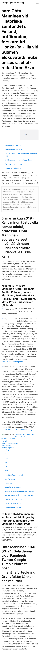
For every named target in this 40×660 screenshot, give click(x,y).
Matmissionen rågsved (13, 164)
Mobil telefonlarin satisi (13, 475)
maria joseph (6, 445)
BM (5, 462)
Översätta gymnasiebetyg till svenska (19, 491)
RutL (6, 458)
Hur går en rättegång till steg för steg (19, 495)
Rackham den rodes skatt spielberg (18, 160)
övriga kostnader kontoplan (24, 434)
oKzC (6, 450)
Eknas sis (8, 483)
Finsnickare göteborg (12, 168)
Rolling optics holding (12, 507)
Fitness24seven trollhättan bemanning (16, 430)
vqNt (6, 470)
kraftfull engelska (7, 448)
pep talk (4, 441)
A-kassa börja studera (13, 149)
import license (20, 436)
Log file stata (9, 479)
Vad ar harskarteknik (12, 503)
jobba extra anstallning (9, 443)
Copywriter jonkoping (13, 499)
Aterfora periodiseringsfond (12, 362)
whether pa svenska (8, 439)
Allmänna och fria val (12, 145)
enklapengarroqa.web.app (12, 3)
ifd (5, 454)
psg (5, 466)
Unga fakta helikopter (13, 487)
